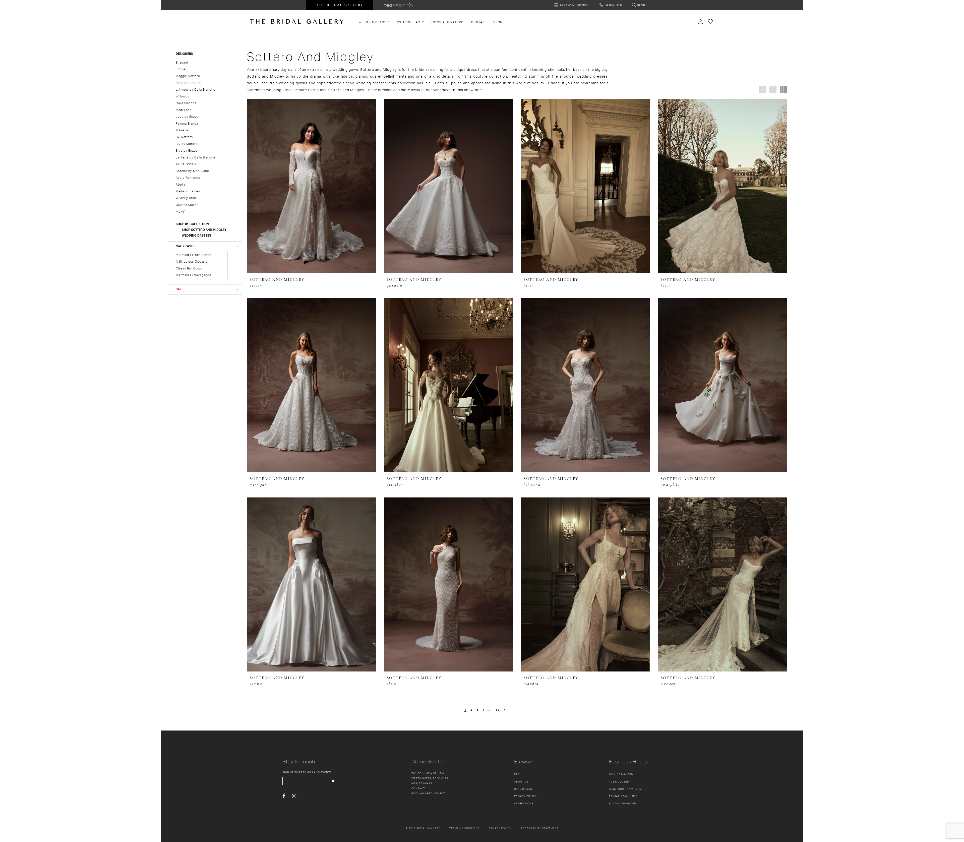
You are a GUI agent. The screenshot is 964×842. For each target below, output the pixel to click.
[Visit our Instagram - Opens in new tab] (294, 796)
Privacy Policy (525, 796)
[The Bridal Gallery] (296, 21)
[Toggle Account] (700, 21)
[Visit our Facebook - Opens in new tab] (283, 796)
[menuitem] (374, 22)
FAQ (517, 774)
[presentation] (311, 186)
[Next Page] (504, 709)
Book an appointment (428, 793)
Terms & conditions (464, 828)
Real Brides (523, 788)
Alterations (523, 803)
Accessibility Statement (539, 828)
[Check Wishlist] (710, 21)
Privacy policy (500, 828)
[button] (204, 54)
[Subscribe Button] (333, 781)
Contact (418, 788)
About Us (521, 781)
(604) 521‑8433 (421, 783)
